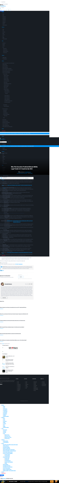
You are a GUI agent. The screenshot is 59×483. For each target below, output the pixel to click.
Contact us (3, 7)
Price (3, 15)
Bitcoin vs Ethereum (5, 67)
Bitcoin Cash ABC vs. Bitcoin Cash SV (8, 194)
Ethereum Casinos (6, 75)
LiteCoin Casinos (6, 78)
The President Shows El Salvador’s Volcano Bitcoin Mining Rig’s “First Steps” (19, 252)
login (3, 343)
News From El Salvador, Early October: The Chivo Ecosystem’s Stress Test (20, 185)
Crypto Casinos (7, 454)
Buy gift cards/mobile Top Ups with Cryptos (10, 444)
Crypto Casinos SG (7, 96)
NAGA (3, 37)
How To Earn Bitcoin (6, 468)
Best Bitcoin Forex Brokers (6, 122)
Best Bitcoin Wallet (5, 65)
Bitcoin (3, 136)
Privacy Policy (44, 385)
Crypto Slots (5, 111)
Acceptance (4, 18)
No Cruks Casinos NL (7, 102)
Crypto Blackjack (8, 460)
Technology (4, 19)
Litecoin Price (5, 52)
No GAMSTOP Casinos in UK (8, 100)
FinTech (4, 45)
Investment (5, 412)
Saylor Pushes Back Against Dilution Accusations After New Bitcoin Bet (10, 333)
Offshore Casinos (6, 89)
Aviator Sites (5, 115)
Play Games (3, 130)
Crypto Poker (5, 110)
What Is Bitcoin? (5, 64)
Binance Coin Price (5, 51)
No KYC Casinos (6, 86)
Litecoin (4, 34)
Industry (3, 55)
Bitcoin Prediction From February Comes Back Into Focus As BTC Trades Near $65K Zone (13, 307)
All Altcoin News (5, 38)
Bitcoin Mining (4, 119)
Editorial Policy (44, 384)
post (4, 187)
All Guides (6, 93)
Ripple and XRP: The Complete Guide (7, 126)
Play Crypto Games (5, 108)
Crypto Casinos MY (7, 222)
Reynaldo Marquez (8, 284)
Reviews (4, 23)
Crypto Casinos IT (6, 90)
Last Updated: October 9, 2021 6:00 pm (22, 173)
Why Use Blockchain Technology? (7, 68)
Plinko (4, 117)
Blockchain (35, 381)
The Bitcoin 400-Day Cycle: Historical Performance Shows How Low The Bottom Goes (12, 320)
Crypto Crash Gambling (6, 114)
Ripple (3, 33)
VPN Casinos (5, 87)
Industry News (4, 57)
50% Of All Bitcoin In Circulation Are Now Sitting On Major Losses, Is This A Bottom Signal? (13, 340)
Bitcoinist (4, 478)
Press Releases (36, 389)
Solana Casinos (6, 76)
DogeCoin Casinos (6, 79)
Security (4, 44)
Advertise (43, 381)
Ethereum (27, 384)
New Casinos (5, 82)
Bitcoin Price (5, 48)
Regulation (4, 22)
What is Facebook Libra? (6, 125)
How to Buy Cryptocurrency (6, 71)
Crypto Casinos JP (6, 95)
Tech (2, 428)
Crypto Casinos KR (7, 99)
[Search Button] (9, 10)
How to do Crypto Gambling (6, 72)
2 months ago (1, 308)
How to (35, 390)
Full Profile (4, 297)
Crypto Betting (5, 104)
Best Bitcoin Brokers (6, 465)
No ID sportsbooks (6, 106)
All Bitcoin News (5, 149)
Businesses (4, 16)
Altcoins (3, 417)
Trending (35, 386)
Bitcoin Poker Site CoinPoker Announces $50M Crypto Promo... (9, 371)
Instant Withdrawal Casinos (7, 83)
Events (3, 128)
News (3, 29)
